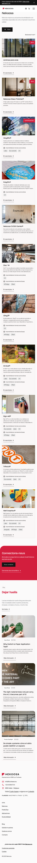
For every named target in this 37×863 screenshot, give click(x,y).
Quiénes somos (7, 831)
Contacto (5, 835)
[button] (26, 9)
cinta (3, 802)
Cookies (4, 851)
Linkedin (31, 791)
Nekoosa (4, 806)
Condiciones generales (8, 848)
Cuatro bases (14, 791)
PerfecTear (5, 810)
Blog (3, 824)
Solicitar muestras (7, 828)
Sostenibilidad (6, 817)
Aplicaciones (6, 813)
